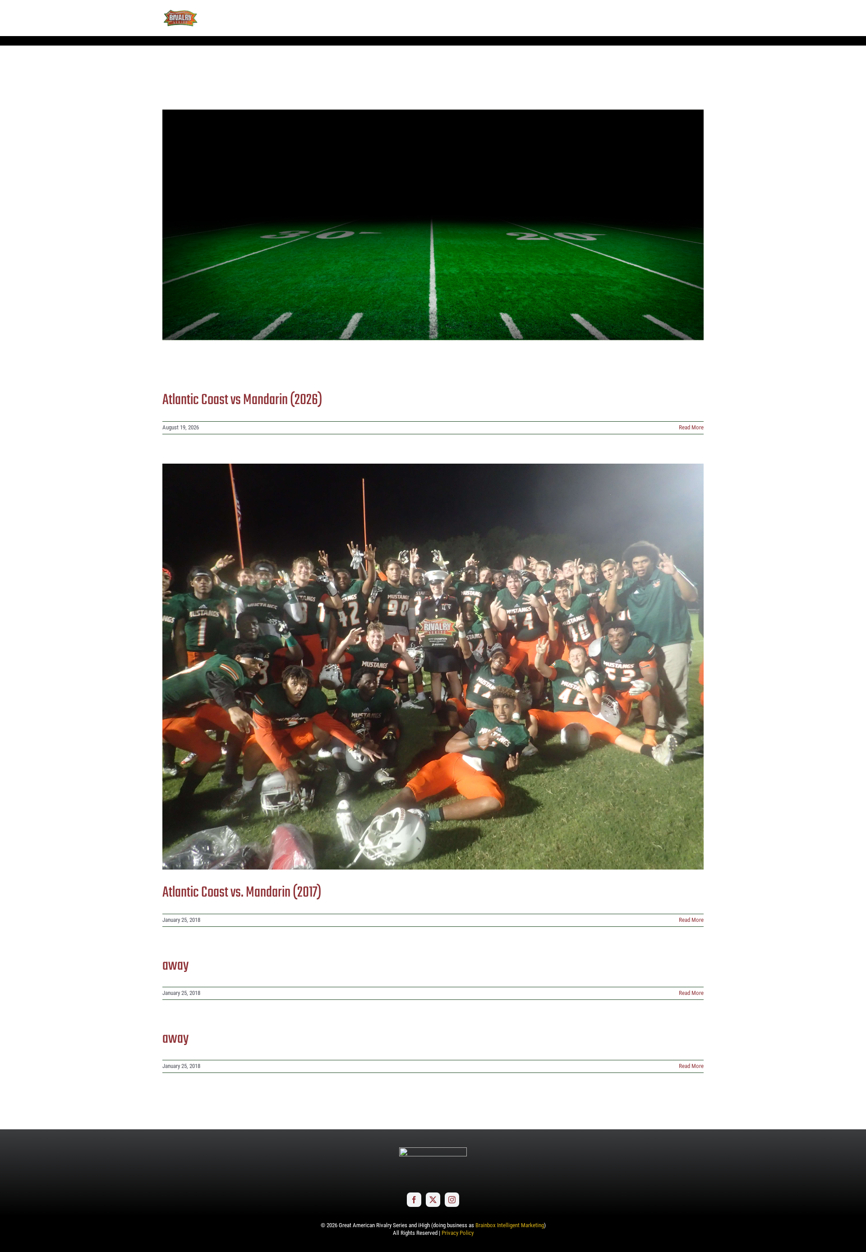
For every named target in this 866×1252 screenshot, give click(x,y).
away (175, 965)
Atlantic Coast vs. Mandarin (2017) (242, 892)
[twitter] (433, 1199)
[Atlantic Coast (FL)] (433, 225)
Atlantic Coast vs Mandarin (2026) (242, 400)
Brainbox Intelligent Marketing (509, 1225)
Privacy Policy (458, 1232)
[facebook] (414, 1199)
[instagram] (452, 1199)
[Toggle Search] (672, 17)
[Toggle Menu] (697, 18)
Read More (691, 427)
